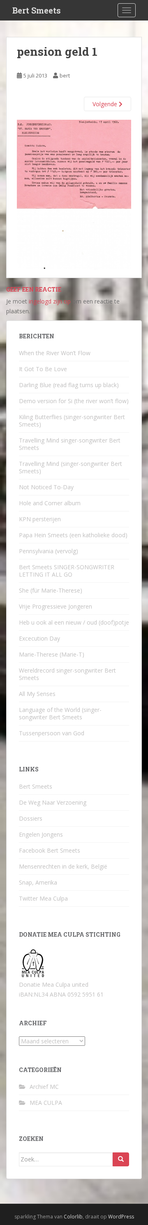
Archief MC (44, 1086)
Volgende (105, 104)
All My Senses (37, 694)
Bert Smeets (36, 10)
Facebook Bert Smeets (49, 850)
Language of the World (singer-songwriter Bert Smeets (60, 713)
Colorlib (73, 1216)
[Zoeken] (121, 1159)
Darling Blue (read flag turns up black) (69, 385)
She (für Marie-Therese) (50, 590)
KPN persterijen (40, 519)
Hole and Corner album (50, 503)
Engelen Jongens (41, 834)
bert (65, 75)
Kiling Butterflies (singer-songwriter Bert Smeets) (72, 420)
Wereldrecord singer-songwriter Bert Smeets (67, 674)
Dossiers (30, 818)
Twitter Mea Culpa (43, 898)
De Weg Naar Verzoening (52, 802)
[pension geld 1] (74, 194)
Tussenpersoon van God (51, 733)
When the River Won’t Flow (54, 353)
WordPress (121, 1216)
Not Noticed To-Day (46, 487)
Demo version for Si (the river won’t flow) (74, 401)
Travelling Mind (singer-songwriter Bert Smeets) (70, 467)
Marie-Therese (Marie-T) (51, 654)
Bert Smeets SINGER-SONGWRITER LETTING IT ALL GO (66, 570)
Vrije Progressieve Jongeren (55, 606)
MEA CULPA (46, 1102)
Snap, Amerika (38, 882)
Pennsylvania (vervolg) (48, 551)
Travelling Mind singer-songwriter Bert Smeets (69, 444)
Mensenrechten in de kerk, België (63, 866)
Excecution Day (39, 638)
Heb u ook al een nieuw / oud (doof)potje (74, 622)
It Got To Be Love (43, 369)
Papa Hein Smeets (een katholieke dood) (73, 535)
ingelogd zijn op (50, 301)
